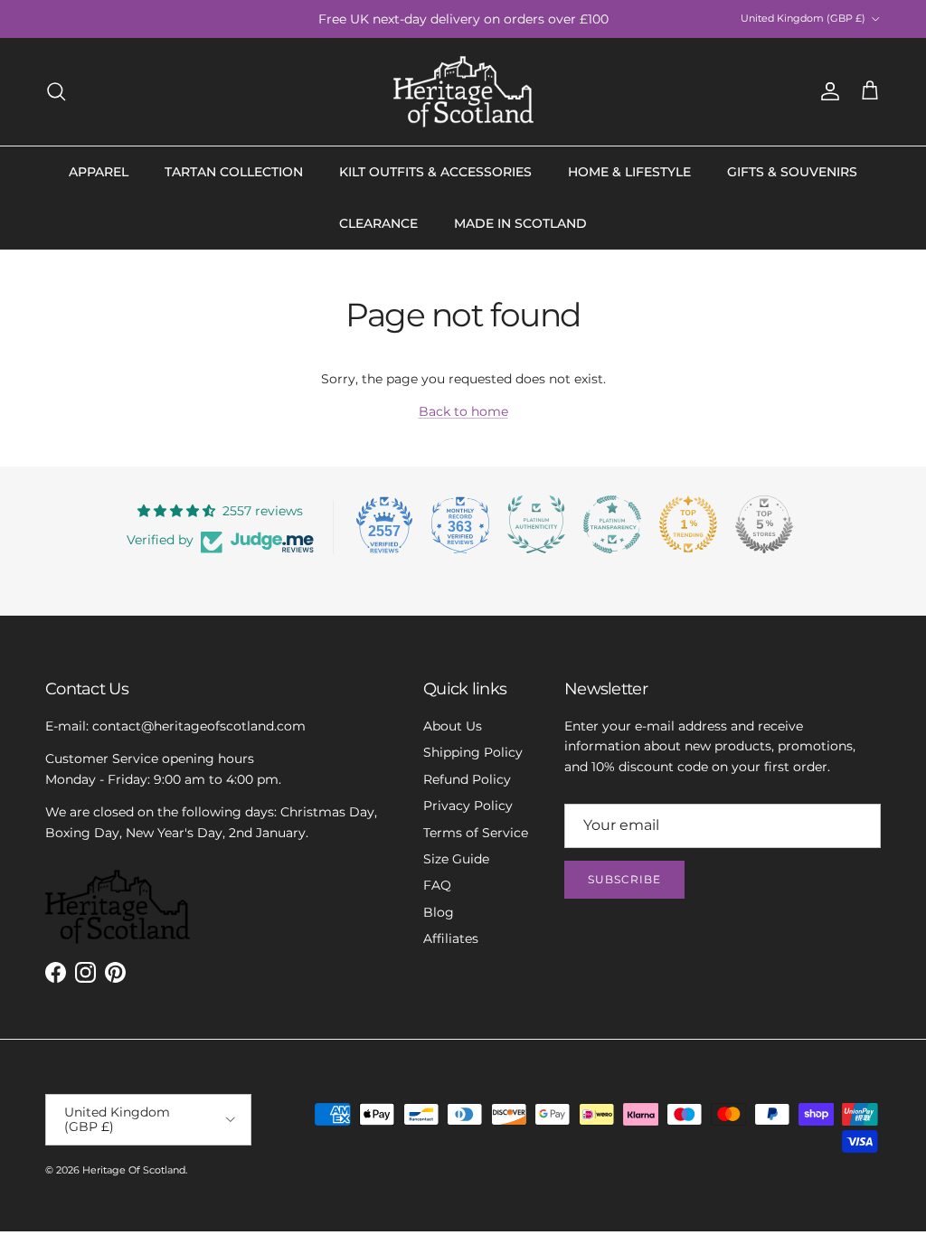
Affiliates (450, 938)
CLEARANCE (378, 223)
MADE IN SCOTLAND (520, 223)
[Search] (56, 91)
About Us (452, 726)
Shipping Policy (473, 752)
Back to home (463, 411)
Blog (438, 912)
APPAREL (98, 172)
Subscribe (624, 879)
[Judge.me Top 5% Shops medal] (764, 524)
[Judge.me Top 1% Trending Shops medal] (688, 524)
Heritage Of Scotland (133, 1170)
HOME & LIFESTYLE (629, 172)
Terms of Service (475, 833)
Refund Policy (467, 779)
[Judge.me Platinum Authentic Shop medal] (536, 524)
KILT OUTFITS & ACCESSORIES (435, 172)
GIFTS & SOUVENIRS (792, 172)
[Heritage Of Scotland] (463, 91)
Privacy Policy (468, 805)
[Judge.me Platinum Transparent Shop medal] (612, 524)
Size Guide (456, 859)
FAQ (437, 885)
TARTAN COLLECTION (234, 172)
